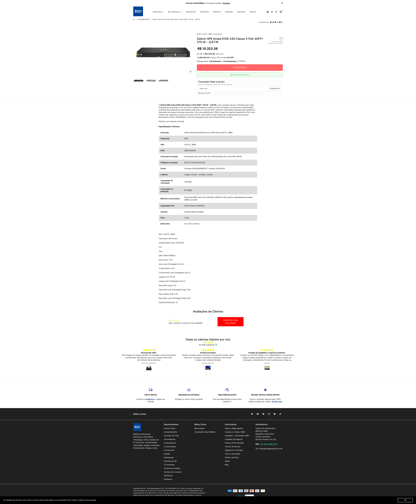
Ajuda (227, 461)
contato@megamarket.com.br (269, 449)
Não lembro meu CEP (204, 93)
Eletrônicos (217, 34)
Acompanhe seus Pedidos (204, 432)
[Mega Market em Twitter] (252, 414)
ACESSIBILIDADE (144, 19)
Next (190, 52)
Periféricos (168, 475)
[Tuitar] (273, 22)
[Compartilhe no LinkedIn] (280, 22)
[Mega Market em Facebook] (257, 414)
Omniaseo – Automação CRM (237, 436)
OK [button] (405, 500)
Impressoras (169, 457)
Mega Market (155, 488)
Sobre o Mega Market (234, 428)
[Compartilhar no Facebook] (270, 22)
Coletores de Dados (172, 468)
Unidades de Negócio (234, 439)
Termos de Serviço (232, 446)
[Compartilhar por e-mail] (282, 22)
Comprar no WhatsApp (241, 75)
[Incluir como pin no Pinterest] (275, 22)
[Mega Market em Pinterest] (263, 414)
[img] (208, 342)
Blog (227, 465)
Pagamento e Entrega (234, 450)
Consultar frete (275, 88)
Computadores (170, 443)
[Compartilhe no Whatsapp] (277, 22)
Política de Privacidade (234, 443)
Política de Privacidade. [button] (87, 500)
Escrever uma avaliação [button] (230, 321)
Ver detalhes (241, 61)
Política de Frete (231, 457)
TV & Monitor (169, 465)
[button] (206, 373)
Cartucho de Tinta (171, 436)
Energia (167, 454)
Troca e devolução (232, 454)
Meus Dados (199, 428)
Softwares (168, 479)
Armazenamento (170, 432)
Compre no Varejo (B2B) (235, 432)
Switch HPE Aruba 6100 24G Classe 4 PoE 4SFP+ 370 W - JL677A (176, 19)
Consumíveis (169, 450)
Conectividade (170, 446)
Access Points (169, 428)
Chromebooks (169, 439)
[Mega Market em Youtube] (274, 414)
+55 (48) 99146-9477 (268, 444)
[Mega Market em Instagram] (269, 414)
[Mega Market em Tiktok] (280, 414)
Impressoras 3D (170, 461)
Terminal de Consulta (172, 472)
